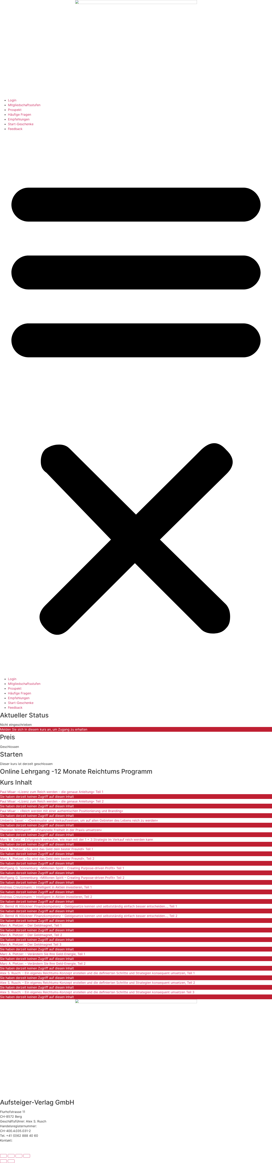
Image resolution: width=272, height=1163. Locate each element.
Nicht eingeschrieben (16, 725)
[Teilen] (19, 1156)
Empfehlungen (18, 119)
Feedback (15, 129)
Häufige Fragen (19, 114)
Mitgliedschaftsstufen (24, 105)
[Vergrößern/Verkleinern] (3, 1156)
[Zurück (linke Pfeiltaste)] (3, 1161)
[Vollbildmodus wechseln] (11, 1156)
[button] (136, 403)
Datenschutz (9, 1145)
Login (12, 100)
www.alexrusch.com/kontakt (34, 1140)
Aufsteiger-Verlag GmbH (37, 1102)
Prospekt (15, 110)
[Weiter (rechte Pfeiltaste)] (11, 1161)
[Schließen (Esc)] (26, 1156)
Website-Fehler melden (17, 1150)
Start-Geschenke (20, 124)
